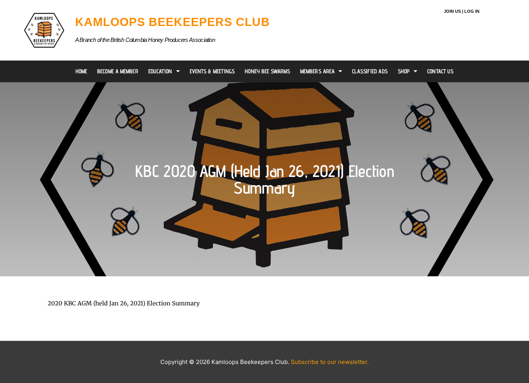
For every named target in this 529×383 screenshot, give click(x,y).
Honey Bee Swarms (267, 71)
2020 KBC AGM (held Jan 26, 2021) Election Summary (124, 303)
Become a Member (117, 71)
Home (81, 71)
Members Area (317, 71)
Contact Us (440, 71)
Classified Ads (369, 71)
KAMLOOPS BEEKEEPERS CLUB (172, 22)
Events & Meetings (212, 71)
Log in (471, 11)
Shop (404, 71)
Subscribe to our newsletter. (330, 362)
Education (160, 71)
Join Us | (453, 11)
